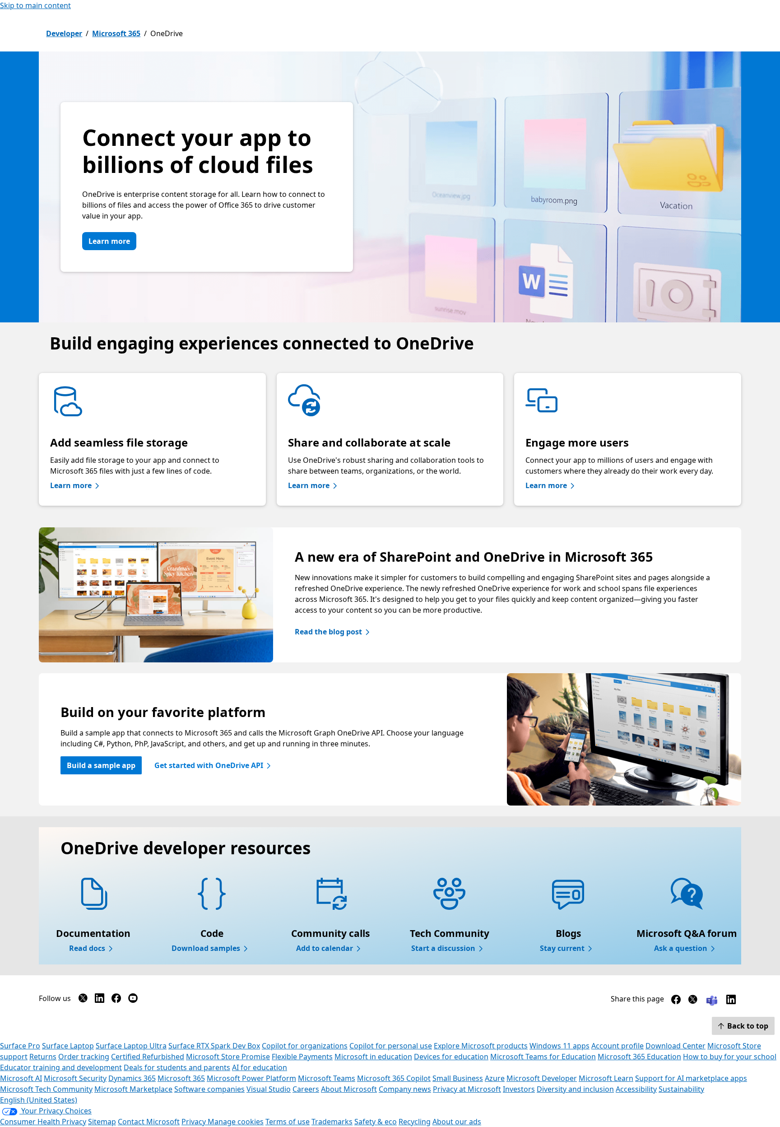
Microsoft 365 (116, 33)
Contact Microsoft (149, 1122)
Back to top (747, 1026)
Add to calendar (324, 948)
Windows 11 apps (559, 1046)
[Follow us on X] (83, 999)
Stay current (562, 948)
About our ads (456, 1122)
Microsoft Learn (606, 1078)
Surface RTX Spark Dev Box (214, 1046)
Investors (519, 1089)
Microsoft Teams (326, 1078)
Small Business (457, 1078)
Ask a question (680, 948)
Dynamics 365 (132, 1078)
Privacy (194, 1122)
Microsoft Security (75, 1078)
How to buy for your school (729, 1057)
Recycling (415, 1122)
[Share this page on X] (692, 1001)
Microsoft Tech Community (46, 1089)
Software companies (209, 1089)
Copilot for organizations (305, 1046)
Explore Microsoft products (481, 1046)
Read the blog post (328, 632)
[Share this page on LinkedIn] (731, 1001)
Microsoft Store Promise (228, 1057)
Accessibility (636, 1089)
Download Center (675, 1046)
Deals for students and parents (177, 1067)
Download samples (206, 948)
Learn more (109, 241)
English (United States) (38, 1100)
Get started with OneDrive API (208, 765)
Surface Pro (20, 1046)
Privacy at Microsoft (467, 1089)
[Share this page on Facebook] (676, 1001)
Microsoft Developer (541, 1078)
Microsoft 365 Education (639, 1057)
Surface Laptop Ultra (131, 1046)
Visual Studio (268, 1089)
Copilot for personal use (390, 1046)
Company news (405, 1089)
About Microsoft (349, 1089)
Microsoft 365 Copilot (394, 1078)
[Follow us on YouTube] (133, 999)
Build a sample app (101, 765)
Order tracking (83, 1057)
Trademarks (332, 1122)
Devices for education (451, 1057)
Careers (305, 1089)
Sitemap (102, 1122)
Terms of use (287, 1122)
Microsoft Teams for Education (543, 1057)
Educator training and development (61, 1067)
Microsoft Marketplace (133, 1089)
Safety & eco (375, 1122)
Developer (64, 33)
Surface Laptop (68, 1046)
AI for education (259, 1067)
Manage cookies (236, 1122)
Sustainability (681, 1089)
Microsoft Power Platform (251, 1078)
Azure (495, 1078)
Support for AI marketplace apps (691, 1078)
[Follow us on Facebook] (116, 999)
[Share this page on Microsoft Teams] (712, 1000)
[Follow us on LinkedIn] (99, 999)
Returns (42, 1057)
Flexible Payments (302, 1057)
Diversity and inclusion (575, 1089)
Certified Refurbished (147, 1057)
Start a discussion (443, 948)
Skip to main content (35, 5)
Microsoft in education (373, 1057)
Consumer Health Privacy (43, 1122)
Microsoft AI (21, 1078)
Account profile (617, 1046)
